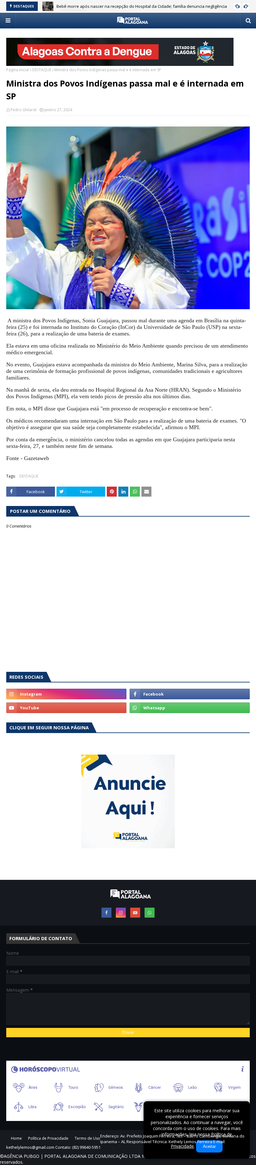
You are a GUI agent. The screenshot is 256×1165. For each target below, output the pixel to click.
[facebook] (190, 694)
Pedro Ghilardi (24, 109)
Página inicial (17, 69)
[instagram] (66, 694)
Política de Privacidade (48, 1138)
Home (16, 1138)
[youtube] (66, 707)
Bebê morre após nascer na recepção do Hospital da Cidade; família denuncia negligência (142, 6)
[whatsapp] (190, 707)
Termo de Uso (87, 1138)
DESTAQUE (41, 69)
